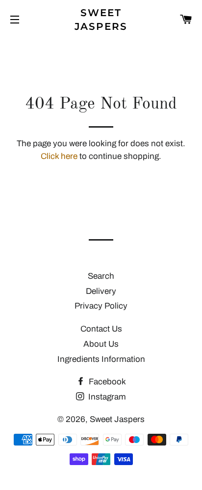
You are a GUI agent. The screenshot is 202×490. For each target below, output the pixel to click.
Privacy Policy (101, 306)
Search (101, 276)
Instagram (106, 396)
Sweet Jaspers (101, 19)
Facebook (106, 381)
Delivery (101, 291)
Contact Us (101, 329)
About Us (101, 344)
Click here (59, 156)
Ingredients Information (101, 359)
